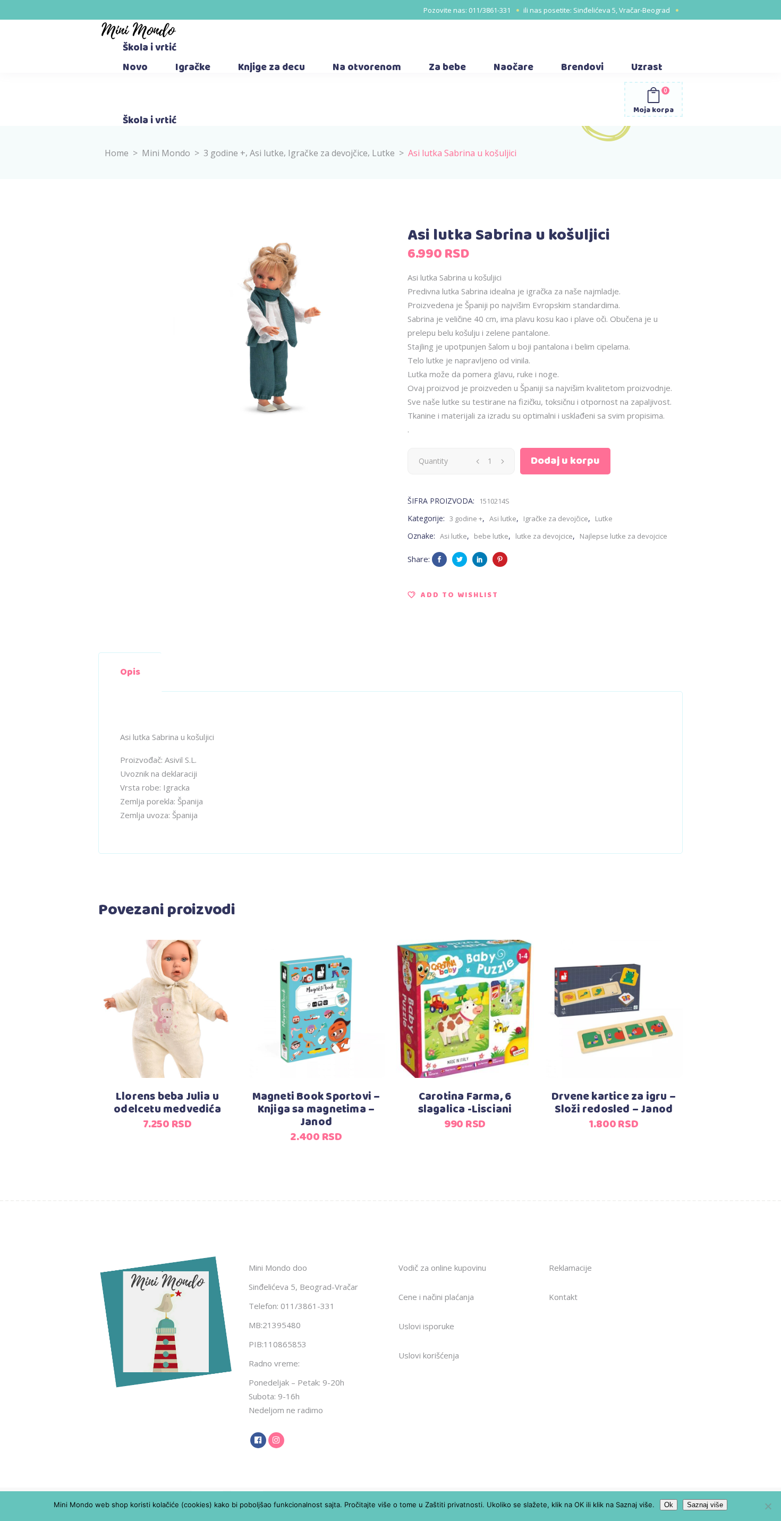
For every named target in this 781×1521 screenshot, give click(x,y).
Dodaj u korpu (565, 461)
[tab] (130, 672)
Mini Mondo (166, 153)
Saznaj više (705, 1505)
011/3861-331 (490, 10)
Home (117, 153)
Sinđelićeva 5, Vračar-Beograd (621, 10)
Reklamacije (570, 1267)
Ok (668, 1505)
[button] (453, 595)
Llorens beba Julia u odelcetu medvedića (167, 1103)
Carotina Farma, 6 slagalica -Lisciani (465, 1103)
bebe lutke (491, 536)
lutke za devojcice (544, 536)
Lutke (383, 153)
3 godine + (224, 153)
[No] (767, 1506)
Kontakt (563, 1296)
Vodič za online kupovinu (442, 1267)
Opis (130, 672)
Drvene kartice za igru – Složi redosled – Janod (613, 1103)
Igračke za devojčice (328, 153)
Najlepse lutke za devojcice (623, 536)
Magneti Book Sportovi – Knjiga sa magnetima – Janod (316, 1109)
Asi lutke (267, 153)
